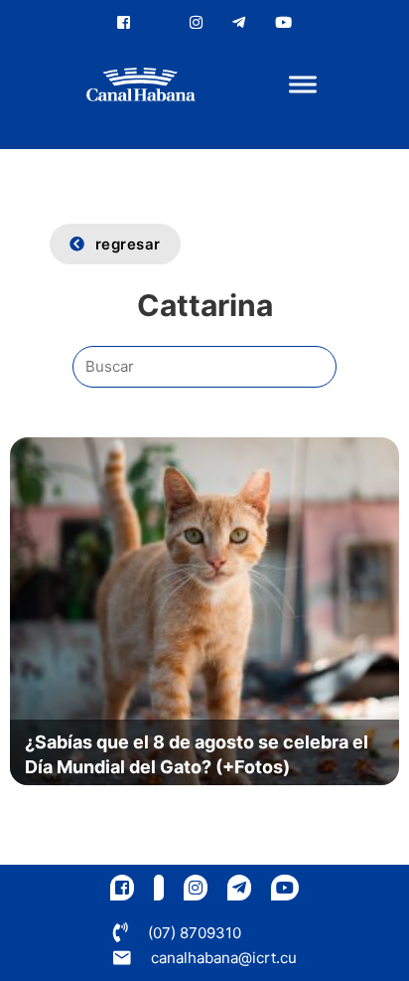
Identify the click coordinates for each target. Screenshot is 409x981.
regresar (128, 244)
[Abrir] (303, 85)
